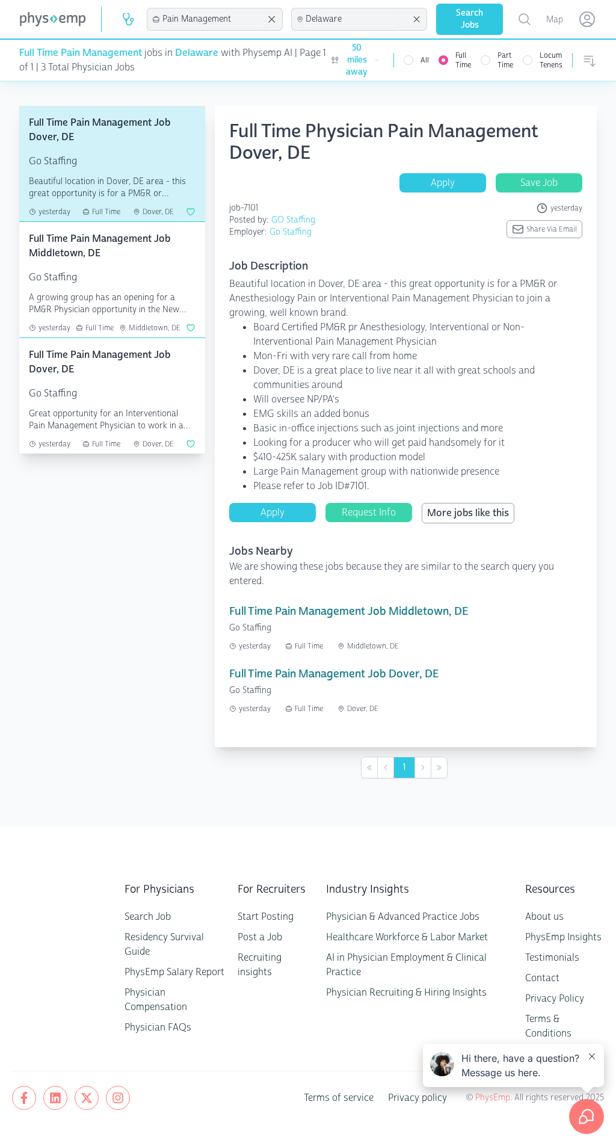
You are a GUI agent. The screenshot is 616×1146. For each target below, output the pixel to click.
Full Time (463, 60)
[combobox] (213, 19)
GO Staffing (293, 220)
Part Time (505, 60)
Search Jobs (469, 19)
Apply (443, 182)
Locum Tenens (551, 60)
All (424, 60)
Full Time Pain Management (80, 52)
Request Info (369, 512)
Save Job (539, 182)
